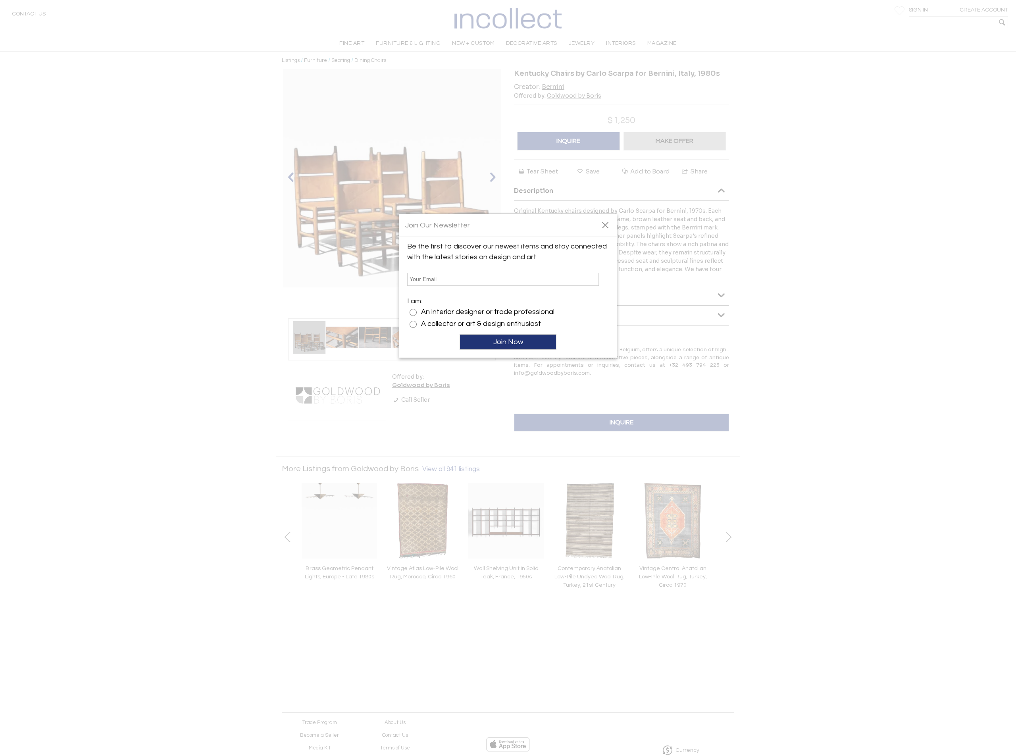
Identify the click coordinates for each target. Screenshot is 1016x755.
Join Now (508, 342)
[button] (605, 224)
